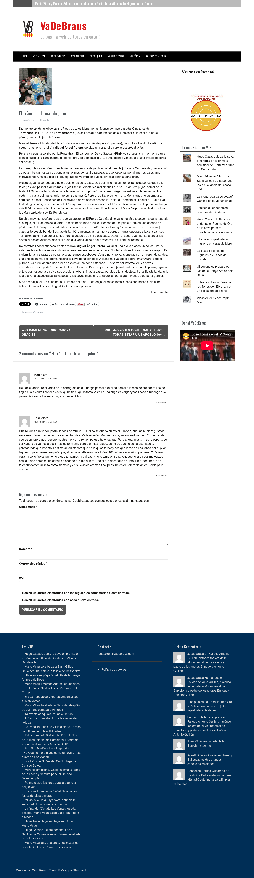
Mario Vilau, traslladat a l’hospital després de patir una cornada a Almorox (51, 707)
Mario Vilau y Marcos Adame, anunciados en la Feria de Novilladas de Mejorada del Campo (51, 688)
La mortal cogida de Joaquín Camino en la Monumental (215, 198)
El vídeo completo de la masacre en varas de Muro (214, 241)
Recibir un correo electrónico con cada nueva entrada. (60, 600)
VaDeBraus (63, 25)
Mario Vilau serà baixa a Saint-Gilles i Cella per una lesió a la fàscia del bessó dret (214, 182)
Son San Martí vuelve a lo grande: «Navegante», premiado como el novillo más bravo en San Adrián (51, 752)
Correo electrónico (33, 563)
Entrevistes (58, 56)
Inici (24, 56)
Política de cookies (113, 669)
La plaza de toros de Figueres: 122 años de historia (211, 255)
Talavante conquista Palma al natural (49, 714)
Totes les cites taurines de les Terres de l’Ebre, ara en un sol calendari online (214, 286)
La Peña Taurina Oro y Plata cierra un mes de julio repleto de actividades (51, 729)
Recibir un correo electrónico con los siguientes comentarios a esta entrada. (76, 593)
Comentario (28, 507)
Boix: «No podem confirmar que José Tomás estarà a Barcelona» (134, 332)
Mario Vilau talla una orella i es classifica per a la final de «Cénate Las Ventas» (50, 844)
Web (22, 578)
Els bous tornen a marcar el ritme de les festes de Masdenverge (49, 793)
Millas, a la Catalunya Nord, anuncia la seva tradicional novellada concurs (49, 802)
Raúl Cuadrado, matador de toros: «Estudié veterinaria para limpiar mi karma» (202, 779)
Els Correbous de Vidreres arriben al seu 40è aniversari (71, 3)
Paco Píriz (46, 120)
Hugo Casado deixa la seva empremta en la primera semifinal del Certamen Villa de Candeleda (215, 162)
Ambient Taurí (115, 56)
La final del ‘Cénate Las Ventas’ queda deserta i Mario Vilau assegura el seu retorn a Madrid (50, 812)
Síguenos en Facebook (198, 72)
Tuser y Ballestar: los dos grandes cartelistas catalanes (209, 759)
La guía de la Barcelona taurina (206, 743)
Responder (161, 402)
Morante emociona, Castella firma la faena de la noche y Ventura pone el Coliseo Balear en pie (51, 774)
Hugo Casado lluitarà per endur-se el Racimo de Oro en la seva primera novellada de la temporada (214, 225)
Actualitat (39, 56)
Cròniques (96, 56)
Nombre (25, 549)
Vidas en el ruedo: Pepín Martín (213, 300)
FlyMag (63, 870)
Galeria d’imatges (155, 56)
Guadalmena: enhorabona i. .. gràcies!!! (48, 332)
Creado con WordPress (31, 870)
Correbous (77, 56)
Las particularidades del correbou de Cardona (213, 210)
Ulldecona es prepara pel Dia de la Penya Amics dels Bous (215, 270)
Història (134, 56)
